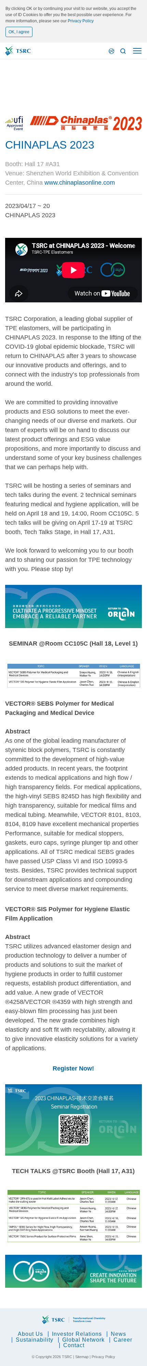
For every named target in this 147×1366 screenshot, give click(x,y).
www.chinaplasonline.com (79, 182)
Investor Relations (77, 1334)
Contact (73, 1345)
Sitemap (82, 1357)
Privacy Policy (81, 21)
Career (122, 1340)
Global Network (83, 1340)
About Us (30, 1334)
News (118, 1334)
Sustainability (34, 1340)
